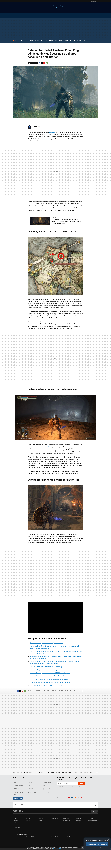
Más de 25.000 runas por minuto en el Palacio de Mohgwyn (49, 679)
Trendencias (78, 818)
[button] (36, 126)
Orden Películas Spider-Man (54, 772)
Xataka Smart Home (18, 825)
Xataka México (17, 836)
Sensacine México (42, 836)
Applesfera (16, 822)
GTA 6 (42, 40)
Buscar (94, 805)
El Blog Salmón (91, 818)
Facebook (39, 63)
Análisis (30, 782)
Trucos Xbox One (64, 690)
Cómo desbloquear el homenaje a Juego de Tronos (46, 685)
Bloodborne (48, 447)
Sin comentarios (33, 63)
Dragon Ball (16, 788)
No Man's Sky (31, 788)
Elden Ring (52, 132)
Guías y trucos (55, 6)
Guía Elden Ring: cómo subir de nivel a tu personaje (46, 667)
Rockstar (37, 40)
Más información (57, 848)
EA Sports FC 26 (32, 793)
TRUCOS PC (26, 11)
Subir (93, 811)
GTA (84, 40)
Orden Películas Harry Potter (86, 772)
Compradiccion (79, 822)
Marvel (66, 40)
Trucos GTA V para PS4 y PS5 (30, 772)
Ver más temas (18, 798)
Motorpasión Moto (67, 820)
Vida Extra (28, 820)
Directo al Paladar (54, 818)
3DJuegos (28, 818)
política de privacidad (75, 786)
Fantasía (31, 40)
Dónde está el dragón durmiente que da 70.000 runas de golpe (50, 673)
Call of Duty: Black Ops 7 (18, 793)
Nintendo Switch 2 (18, 785)
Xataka (15, 818)
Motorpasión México (67, 836)
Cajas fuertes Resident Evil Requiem (70, 772)
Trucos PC (73, 690)
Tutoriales (46, 690)
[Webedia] (94, 1)
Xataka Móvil (16, 820)
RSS (75, 797)
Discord (84, 797)
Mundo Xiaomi (17, 827)
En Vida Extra (55, 217)
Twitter (42, 63)
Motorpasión (66, 818)
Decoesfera (78, 820)
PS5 (44, 785)
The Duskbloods (49, 40)
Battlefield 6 (46, 793)
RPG (26, 40)
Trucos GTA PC (42, 772)
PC (29, 785)
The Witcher (72, 40)
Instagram (72, 797)
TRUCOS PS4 (16, 11)
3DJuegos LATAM (30, 836)
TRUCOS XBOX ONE (37, 11)
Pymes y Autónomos (92, 820)
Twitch (78, 797)
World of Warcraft (59, 40)
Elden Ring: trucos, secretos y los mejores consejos (46, 643)
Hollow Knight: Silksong (46, 789)
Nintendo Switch (47, 782)
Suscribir (81, 783)
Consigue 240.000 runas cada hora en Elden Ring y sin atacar (49, 676)
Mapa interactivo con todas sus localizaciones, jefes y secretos (50, 682)
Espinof (40, 820)
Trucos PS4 (54, 690)
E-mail (47, 63)
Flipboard (44, 63)
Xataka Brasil (16, 839)
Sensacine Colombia (42, 839)
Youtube (69, 797)
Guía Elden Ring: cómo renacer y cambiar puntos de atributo (49, 670)
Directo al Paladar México (54, 837)
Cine (15, 782)
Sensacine (40, 818)
